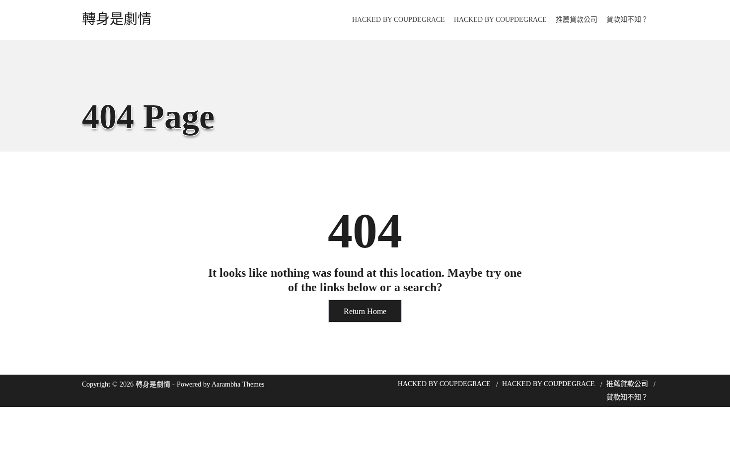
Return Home (365, 311)
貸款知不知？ (627, 19)
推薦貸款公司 (576, 19)
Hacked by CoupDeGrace (398, 19)
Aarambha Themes (238, 384)
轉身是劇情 (116, 19)
